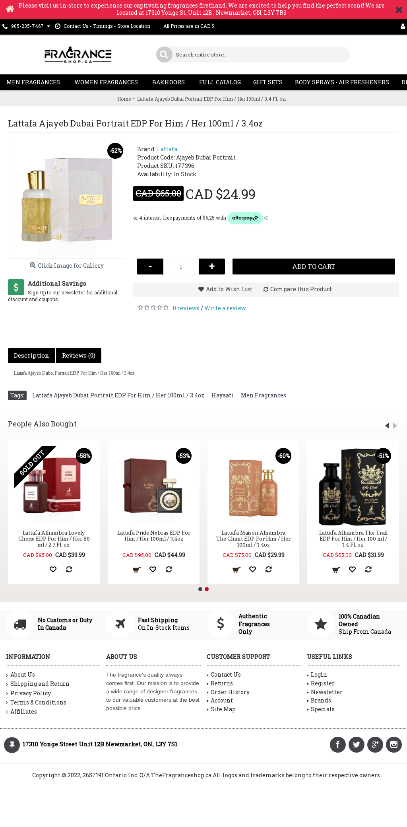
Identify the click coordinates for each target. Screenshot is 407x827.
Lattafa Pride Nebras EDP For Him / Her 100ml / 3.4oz (153, 535)
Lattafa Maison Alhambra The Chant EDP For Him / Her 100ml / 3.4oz (253, 538)
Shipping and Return (40, 683)
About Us (22, 674)
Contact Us (226, 674)
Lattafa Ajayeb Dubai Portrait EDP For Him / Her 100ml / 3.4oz (118, 395)
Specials (323, 709)
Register (323, 683)
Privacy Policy (30, 693)
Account (222, 700)
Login (319, 674)
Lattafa (167, 149)
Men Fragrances (263, 395)
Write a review (225, 308)
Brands (321, 700)
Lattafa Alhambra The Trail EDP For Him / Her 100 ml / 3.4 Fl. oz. (353, 538)
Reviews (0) (78, 355)
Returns (222, 683)
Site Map (223, 709)
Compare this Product (301, 289)
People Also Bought (42, 423)
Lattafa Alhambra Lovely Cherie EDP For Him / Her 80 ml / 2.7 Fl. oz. (54, 538)
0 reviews (186, 308)
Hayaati (222, 395)
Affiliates (23, 711)
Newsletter (327, 692)
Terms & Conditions (38, 702)
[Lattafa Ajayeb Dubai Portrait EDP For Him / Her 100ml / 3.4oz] (66, 199)
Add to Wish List (229, 289)
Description (31, 355)
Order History (230, 692)
